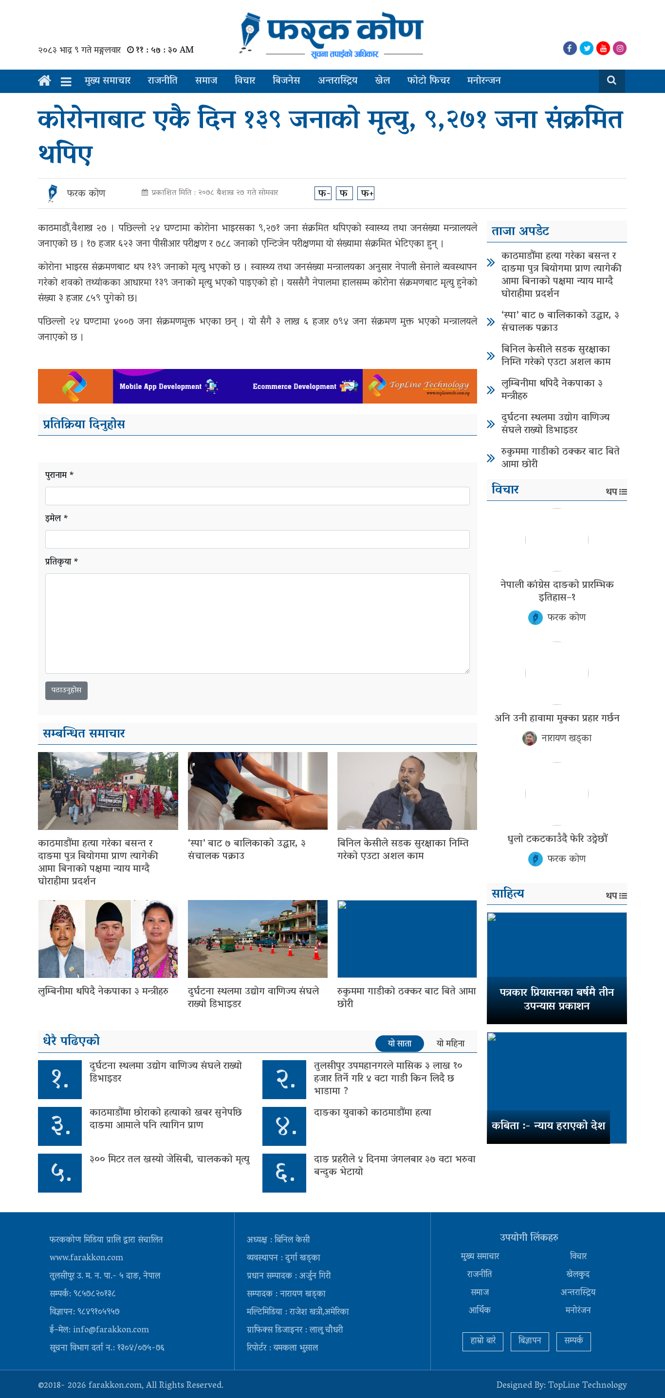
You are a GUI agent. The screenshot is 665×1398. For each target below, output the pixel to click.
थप (611, 492)
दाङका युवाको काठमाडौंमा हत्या (372, 1113)
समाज (206, 81)
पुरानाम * (59, 476)
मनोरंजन (578, 1311)
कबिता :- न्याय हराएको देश (548, 1127)
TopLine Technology (587, 1386)
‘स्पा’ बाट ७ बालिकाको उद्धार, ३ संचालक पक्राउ (247, 850)
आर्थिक (480, 1311)
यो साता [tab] (399, 1044)
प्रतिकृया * (62, 563)
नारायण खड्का (566, 739)
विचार (245, 81)
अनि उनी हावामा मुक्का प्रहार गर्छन (557, 719)
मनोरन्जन (484, 81)
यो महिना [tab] (450, 1044)
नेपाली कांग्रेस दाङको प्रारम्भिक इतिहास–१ (557, 591)
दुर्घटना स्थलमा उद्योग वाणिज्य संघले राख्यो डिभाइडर (253, 998)
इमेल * (57, 519)
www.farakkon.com (86, 1259)
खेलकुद (578, 1275)
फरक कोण (86, 194)
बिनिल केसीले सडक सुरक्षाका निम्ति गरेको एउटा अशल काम (403, 850)
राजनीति (163, 81)
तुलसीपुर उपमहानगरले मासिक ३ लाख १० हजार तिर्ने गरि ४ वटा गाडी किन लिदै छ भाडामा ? (388, 1079)
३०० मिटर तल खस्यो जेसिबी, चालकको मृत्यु (169, 1160)
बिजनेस (286, 81)
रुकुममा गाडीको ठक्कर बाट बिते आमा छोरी (406, 998)
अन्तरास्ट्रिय (337, 81)
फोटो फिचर (428, 81)
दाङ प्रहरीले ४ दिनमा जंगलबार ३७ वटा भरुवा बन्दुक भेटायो (395, 1166)
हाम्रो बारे (483, 1341)
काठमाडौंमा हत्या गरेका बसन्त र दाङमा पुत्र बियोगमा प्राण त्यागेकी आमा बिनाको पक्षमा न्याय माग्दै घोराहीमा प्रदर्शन (98, 863)
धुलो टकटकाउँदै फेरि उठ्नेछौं (557, 839)
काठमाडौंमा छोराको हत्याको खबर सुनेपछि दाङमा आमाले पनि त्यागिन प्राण (166, 1119)
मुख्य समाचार (107, 81)
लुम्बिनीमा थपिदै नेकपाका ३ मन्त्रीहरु (103, 992)
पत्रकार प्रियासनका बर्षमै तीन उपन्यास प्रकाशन (557, 1000)
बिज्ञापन (529, 1341)
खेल (382, 81)
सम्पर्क (573, 1341)
